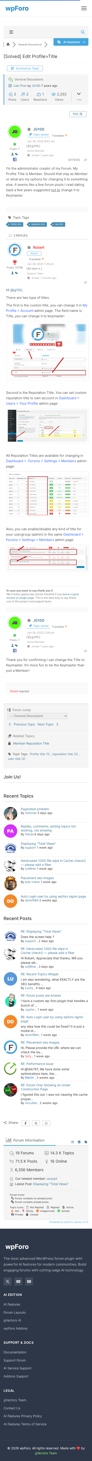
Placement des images (37, 878)
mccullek (31, 1103)
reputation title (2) (65, 754)
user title (59, 224)
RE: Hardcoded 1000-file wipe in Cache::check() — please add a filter (47, 951)
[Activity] (16, 154)
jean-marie (32, 882)
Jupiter (30, 1009)
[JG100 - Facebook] (15, 160)
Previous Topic (23, 724)
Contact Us (12, 1408)
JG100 (36, 85)
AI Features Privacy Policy (23, 1416)
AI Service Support (17, 1368)
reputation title (38, 224)
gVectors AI (12, 1320)
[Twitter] (8, 1281)
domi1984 (31, 900)
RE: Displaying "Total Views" (41, 931)
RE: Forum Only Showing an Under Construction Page (46, 1087)
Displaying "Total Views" (38, 843)
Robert (38, 247)
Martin (29, 1077)
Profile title (16, 224)
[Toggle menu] (83, 8)
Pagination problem (35, 809)
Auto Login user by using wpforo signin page (53, 896)
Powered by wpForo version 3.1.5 (68, 1222)
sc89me (30, 868)
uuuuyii (52, 1178)
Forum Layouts (15, 1312)
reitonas (30, 813)
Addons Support (16, 1376)
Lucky (29, 988)
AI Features (12, 1304)
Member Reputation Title (31, 743)
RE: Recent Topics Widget (40, 974)
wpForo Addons (16, 1328)
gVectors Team (15, 1400)
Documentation (15, 1352)
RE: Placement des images (40, 1042)
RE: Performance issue (37, 1064)
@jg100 (16, 290)
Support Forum (15, 1360)
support (30, 847)
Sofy (28, 1056)
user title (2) (16, 758)
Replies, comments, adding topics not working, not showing (48, 828)
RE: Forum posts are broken (41, 995)
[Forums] (8, 44)
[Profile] (12, 154)
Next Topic (46, 724)
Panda (29, 834)
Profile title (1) (40, 754)
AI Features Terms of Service (25, 1424)
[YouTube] (18, 1281)
